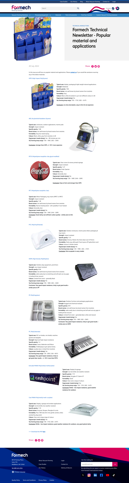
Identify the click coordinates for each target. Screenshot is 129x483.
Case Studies (63, 1)
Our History (74, 1)
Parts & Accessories (71, 15)
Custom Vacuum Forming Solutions (107, 15)
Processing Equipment (41, 15)
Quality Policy (16, 480)
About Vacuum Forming (93, 1)
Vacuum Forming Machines (20, 15)
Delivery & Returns (66, 468)
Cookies (52, 480)
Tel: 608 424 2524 (17, 468)
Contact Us (106, 1)
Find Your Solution (86, 15)
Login (114, 1)
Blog (81, 1)
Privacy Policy (43, 480)
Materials (58, 15)
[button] (24, 472)
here (44, 431)
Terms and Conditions (29, 480)
